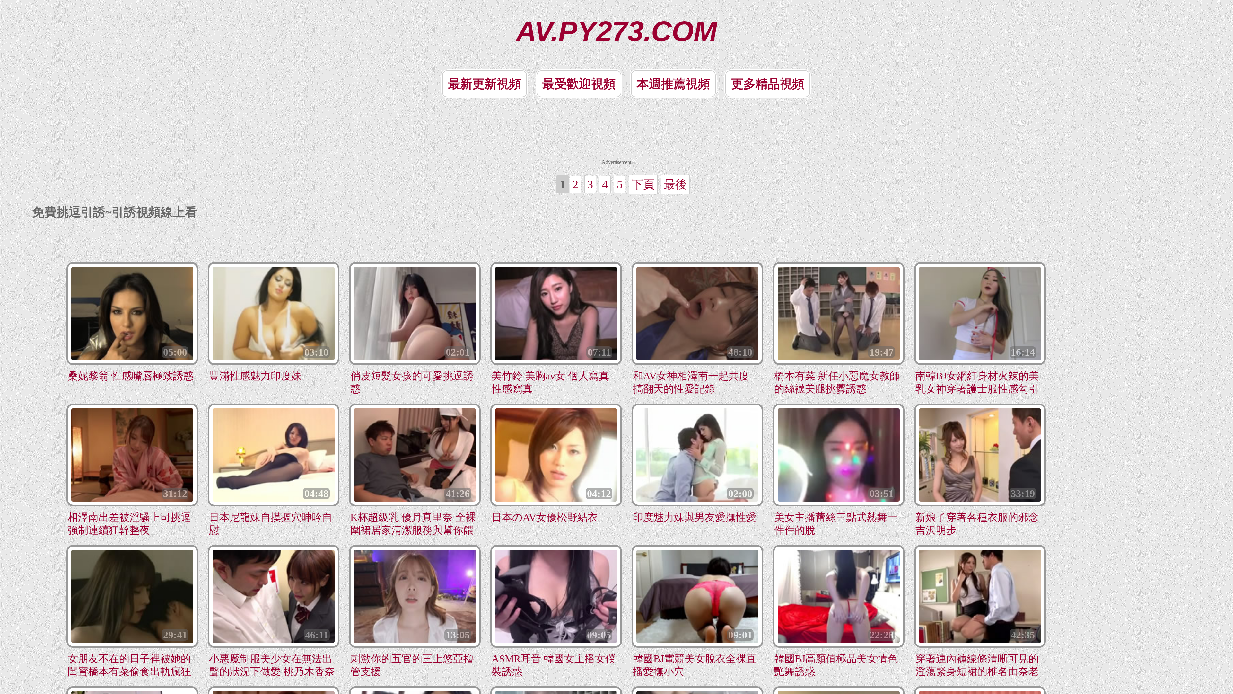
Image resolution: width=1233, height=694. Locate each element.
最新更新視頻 (484, 84)
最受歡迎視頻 (579, 84)
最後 (675, 184)
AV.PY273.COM (616, 31)
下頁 (643, 184)
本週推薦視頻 (673, 84)
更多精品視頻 (767, 84)
